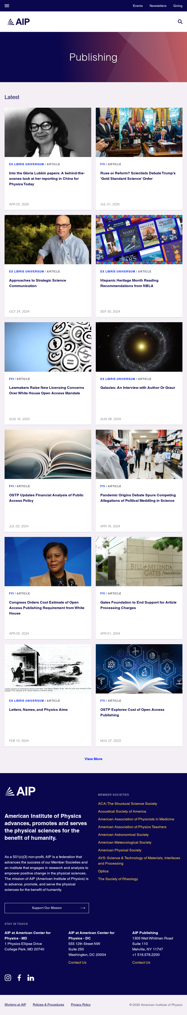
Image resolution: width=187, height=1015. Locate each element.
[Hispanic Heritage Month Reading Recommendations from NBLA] (139, 239)
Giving (177, 6)
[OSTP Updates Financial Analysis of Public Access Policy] (48, 454)
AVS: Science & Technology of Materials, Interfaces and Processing (139, 861)
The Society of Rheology (118, 879)
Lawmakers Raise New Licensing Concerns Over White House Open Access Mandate (46, 390)
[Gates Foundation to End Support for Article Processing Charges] (139, 561)
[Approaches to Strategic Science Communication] (48, 239)
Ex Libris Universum (26, 164)
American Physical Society (119, 850)
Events (138, 6)
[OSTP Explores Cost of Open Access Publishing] (139, 668)
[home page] (18, 21)
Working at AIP (15, 1004)
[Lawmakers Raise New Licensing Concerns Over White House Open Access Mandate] (48, 346)
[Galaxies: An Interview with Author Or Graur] (139, 346)
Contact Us (77, 962)
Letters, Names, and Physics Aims (38, 709)
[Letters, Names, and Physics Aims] (48, 668)
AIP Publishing (145, 933)
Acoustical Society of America (122, 811)
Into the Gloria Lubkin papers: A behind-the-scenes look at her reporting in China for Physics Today (47, 178)
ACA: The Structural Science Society (127, 803)
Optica (103, 871)
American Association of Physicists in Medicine (136, 819)
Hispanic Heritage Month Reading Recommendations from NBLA (129, 283)
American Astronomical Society (123, 834)
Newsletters (158, 6)
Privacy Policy (81, 1004)
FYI (102, 164)
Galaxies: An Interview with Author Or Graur (137, 387)
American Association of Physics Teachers (132, 827)
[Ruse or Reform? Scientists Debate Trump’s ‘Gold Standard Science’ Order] (139, 132)
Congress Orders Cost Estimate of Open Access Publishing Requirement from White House (46, 607)
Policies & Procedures (48, 1004)
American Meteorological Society (124, 842)
